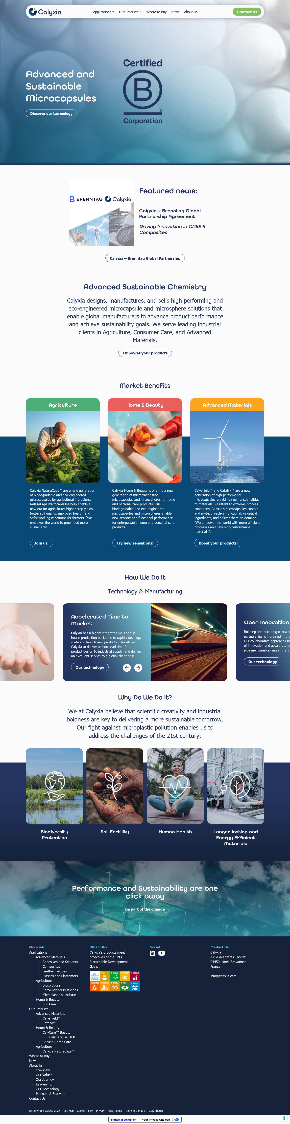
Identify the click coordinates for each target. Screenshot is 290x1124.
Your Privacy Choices (156, 1119)
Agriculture (44, 980)
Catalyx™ (50, 1023)
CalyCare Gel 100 (62, 1037)
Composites (51, 966)
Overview (43, 1070)
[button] (145, 258)
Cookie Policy (85, 1110)
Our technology (90, 661)
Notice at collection (123, 1119)
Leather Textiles (55, 971)
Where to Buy (156, 11)
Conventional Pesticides (60, 990)
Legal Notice (115, 1110)
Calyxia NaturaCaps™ (59, 1051)
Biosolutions (52, 985)
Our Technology (47, 1088)
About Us (191, 11)
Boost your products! (218, 542)
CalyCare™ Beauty (56, 1032)
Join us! (41, 542)
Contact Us (247, 11)
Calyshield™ (52, 1018)
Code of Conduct (136, 1110)
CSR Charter (156, 1110)
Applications (102, 11)
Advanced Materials (50, 957)
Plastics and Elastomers (60, 975)
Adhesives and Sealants (60, 961)
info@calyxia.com (223, 975)
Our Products (128, 11)
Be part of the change (145, 909)
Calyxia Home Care (57, 1041)
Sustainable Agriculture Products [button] (59, 113)
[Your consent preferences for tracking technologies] (284, 1118)
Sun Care (49, 1004)
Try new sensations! (135, 542)
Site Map (69, 1110)
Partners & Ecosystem (52, 1093)
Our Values (44, 1074)
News (175, 11)
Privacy (100, 1110)
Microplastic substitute (59, 994)
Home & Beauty (47, 999)
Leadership (44, 1084)
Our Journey (45, 1079)
